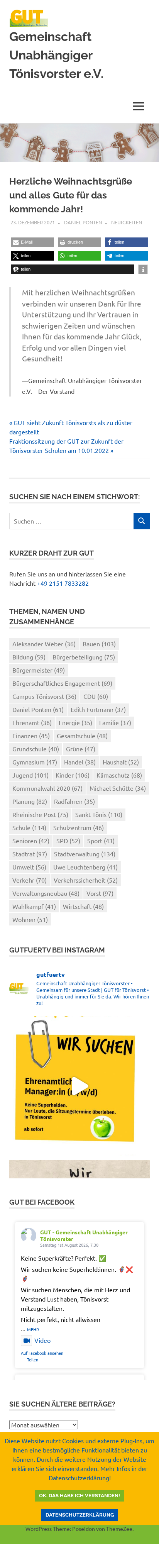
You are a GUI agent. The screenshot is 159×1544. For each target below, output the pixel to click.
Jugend (30, 775)
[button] (32, 242)
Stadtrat (29, 854)
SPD (68, 840)
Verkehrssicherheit (86, 880)
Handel (80, 762)
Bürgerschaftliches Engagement (62, 683)
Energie (75, 722)
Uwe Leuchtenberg (85, 867)
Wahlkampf (34, 906)
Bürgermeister (38, 670)
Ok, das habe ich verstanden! (79, 1495)
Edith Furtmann (98, 709)
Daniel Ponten (83, 222)
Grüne (80, 749)
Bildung (29, 657)
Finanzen (31, 735)
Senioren (30, 840)
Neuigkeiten (126, 222)
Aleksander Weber (44, 643)
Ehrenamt (32, 722)
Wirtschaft (83, 906)
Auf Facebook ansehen (42, 1353)
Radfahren (74, 801)
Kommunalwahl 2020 (47, 788)
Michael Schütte (118, 788)
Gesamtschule (82, 735)
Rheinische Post (40, 814)
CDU (95, 696)
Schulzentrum (78, 827)
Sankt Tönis (98, 814)
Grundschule (35, 749)
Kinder (73, 775)
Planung (29, 801)
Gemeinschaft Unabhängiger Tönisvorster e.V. (56, 55)
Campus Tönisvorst (44, 696)
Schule (29, 827)
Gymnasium (34, 762)
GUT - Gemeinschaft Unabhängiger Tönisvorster (84, 1235)
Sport (101, 840)
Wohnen (30, 919)
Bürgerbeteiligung (83, 657)
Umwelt (29, 867)
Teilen (32, 1359)
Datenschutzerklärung (80, 1515)
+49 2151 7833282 (63, 583)
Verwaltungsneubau (46, 893)
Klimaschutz (119, 775)
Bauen (99, 643)
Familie (115, 722)
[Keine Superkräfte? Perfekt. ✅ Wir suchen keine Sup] (79, 1086)
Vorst (99, 893)
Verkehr (29, 880)
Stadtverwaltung (84, 854)
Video (42, 1340)
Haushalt (121, 762)
